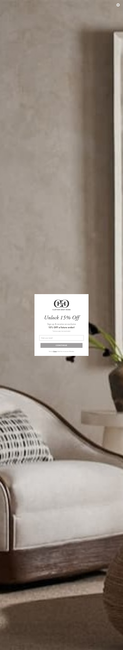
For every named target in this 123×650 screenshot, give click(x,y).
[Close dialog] (118, 5)
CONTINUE (61, 345)
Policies (55, 351)
